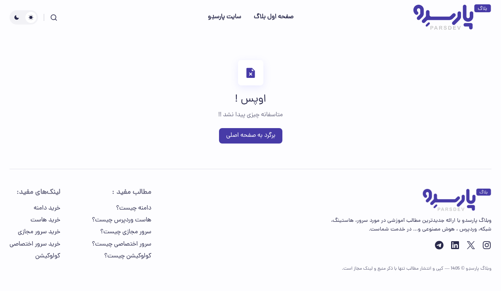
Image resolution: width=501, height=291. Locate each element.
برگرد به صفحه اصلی (250, 135)
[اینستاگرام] (487, 245)
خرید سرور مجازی (39, 232)
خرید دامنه (47, 208)
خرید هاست (45, 220)
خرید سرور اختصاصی (35, 244)
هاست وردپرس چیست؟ (121, 220)
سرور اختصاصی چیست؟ (121, 244)
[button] (54, 17)
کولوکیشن (47, 256)
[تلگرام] (439, 245)
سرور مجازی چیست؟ (125, 232)
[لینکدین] (455, 245)
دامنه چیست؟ (133, 208)
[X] (471, 245)
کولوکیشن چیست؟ (127, 256)
